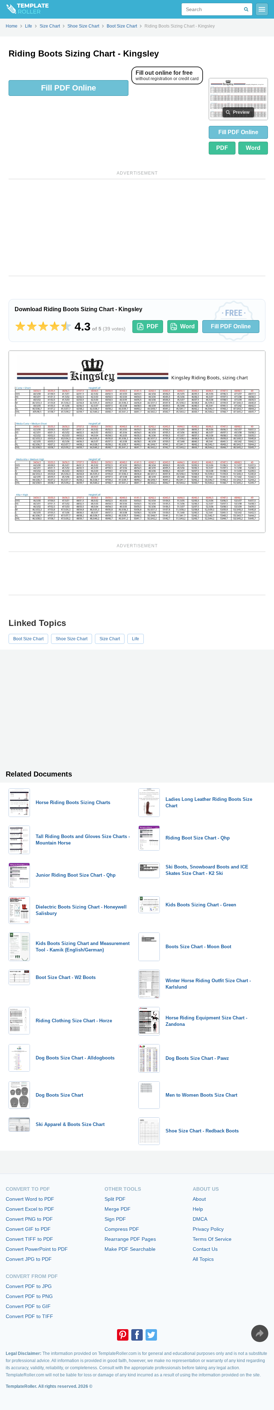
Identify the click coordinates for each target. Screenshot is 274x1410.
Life (135, 638)
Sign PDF (115, 1219)
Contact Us (205, 1249)
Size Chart (110, 638)
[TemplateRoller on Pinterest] (122, 1335)
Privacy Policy (208, 1229)
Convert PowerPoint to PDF (37, 1249)
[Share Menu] (259, 1333)
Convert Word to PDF (30, 1199)
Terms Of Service (212, 1239)
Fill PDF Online (68, 87)
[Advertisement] (137, 227)
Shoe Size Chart (71, 638)
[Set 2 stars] (31, 326)
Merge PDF (118, 1209)
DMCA (200, 1219)
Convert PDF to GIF (28, 1306)
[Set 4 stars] (54, 326)
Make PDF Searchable (130, 1249)
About (199, 1199)
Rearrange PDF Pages (130, 1239)
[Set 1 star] (20, 326)
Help (198, 1209)
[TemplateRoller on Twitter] (151, 1335)
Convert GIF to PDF (28, 1229)
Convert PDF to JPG (29, 1286)
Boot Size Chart (28, 638)
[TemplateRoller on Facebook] (137, 1335)
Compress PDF (122, 1229)
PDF (222, 148)
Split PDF (115, 1199)
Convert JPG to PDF (29, 1259)
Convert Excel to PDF (30, 1209)
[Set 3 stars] (43, 326)
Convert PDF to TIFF (29, 1316)
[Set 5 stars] (66, 326)
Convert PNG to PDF (29, 1219)
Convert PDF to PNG (29, 1296)
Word (253, 148)
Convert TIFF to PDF (29, 1239)
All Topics (203, 1259)
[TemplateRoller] (24, 9)
